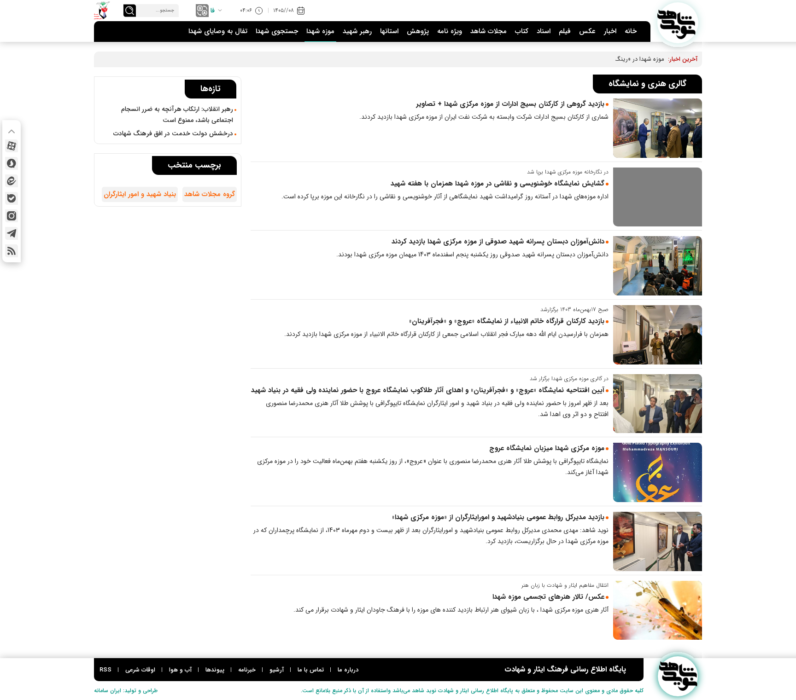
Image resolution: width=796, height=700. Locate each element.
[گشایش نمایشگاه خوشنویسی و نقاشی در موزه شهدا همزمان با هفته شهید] (657, 197)
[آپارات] (11, 145)
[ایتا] (11, 180)
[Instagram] (11, 215)
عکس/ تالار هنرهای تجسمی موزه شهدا (548, 596)
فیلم (565, 31)
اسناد (543, 31)
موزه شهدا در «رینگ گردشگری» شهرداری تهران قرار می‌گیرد (591, 59)
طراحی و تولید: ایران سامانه (126, 690)
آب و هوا (180, 670)
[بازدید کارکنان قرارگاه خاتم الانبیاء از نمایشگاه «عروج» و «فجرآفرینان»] (657, 334)
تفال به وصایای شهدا (217, 31)
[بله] (11, 198)
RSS (105, 670)
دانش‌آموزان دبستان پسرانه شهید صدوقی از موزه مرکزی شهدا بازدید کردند (498, 241)
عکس (587, 31)
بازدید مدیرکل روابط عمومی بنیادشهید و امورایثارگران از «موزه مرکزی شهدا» (497, 517)
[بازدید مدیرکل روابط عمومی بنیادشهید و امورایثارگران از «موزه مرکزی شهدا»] (657, 541)
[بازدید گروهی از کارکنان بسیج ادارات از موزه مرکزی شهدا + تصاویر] (657, 128)
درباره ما (348, 670)
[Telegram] (11, 233)
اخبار (610, 31)
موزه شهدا (320, 31)
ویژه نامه (449, 31)
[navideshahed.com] (677, 22)
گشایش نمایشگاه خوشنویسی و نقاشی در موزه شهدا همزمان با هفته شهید (497, 183)
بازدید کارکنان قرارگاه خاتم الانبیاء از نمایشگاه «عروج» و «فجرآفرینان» (506, 321)
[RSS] (11, 250)
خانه (631, 31)
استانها (389, 31)
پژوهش (418, 31)
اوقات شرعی (140, 670)
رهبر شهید (357, 31)
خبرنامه (247, 670)
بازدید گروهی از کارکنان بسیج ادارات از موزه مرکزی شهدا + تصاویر (510, 104)
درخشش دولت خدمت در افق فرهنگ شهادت (173, 133)
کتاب (521, 31)
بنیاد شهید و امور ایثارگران (140, 194)
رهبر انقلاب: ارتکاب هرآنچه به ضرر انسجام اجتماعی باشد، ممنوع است (177, 114)
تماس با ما (311, 670)
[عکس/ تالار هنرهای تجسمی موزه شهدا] (657, 610)
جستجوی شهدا (277, 31)
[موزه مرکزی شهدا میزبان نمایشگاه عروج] (657, 472)
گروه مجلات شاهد (209, 194)
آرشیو (276, 670)
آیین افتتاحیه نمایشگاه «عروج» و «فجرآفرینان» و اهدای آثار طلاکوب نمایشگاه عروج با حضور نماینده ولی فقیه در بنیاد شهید (427, 390)
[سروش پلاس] (11, 163)
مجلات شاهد (488, 31)
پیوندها (214, 670)
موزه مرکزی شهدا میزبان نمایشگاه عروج (546, 448)
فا (213, 11)
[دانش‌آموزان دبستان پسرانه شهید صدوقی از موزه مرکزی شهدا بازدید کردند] (657, 265)
